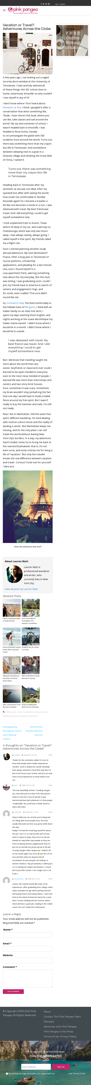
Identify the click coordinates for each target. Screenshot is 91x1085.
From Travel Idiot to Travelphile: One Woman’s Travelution (29, 620)
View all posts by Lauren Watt (21, 589)
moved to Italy (16, 303)
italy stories (14, 716)
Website (8, 955)
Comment (10, 967)
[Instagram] (49, 4)
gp (40, 712)
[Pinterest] (46, 4)
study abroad (33, 716)
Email (7, 943)
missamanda (18, 879)
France (36, 712)
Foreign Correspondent (25, 712)
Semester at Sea (12, 107)
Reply (51, 755)
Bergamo (30, 307)
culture (14, 712)
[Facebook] (41, 4)
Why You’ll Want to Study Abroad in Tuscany (30, 677)
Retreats (49, 1021)
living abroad (23, 716)
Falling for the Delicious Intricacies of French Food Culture (11, 678)
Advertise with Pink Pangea (60, 1026)
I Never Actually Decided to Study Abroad (11, 619)
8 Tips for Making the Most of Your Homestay (30, 706)
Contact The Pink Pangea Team (62, 1016)
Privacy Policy (68, 1036)
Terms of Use (51, 1036)
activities (8, 712)
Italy (42, 712)
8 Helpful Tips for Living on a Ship (30, 648)
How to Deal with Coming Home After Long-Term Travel (11, 649)
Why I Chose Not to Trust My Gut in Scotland (11, 706)
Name (8, 929)
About (47, 1011)
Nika (16, 785)
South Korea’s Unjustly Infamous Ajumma (34, 730)
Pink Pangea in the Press (58, 1031)
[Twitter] (43, 4)
